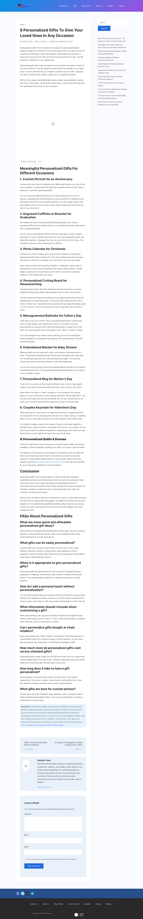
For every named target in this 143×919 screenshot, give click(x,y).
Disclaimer (87, 904)
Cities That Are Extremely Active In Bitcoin (35, 743)
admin (81, 915)
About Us (25, 725)
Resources (85, 6)
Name (26, 835)
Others (98, 6)
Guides (110, 6)
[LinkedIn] (32, 893)
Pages (121, 6)
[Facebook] (18, 893)
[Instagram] (27, 893)
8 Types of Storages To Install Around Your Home (68, 743)
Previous (30, 749)
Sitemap (98, 904)
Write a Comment (41, 41)
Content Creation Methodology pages (48, 725)
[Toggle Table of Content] (39, 161)
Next (77, 749)
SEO (75, 6)
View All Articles (43, 787)
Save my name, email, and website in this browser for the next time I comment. (52, 859)
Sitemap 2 (109, 904)
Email (26, 847)
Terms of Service (73, 904)
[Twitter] (23, 893)
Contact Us (34, 904)
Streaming (63, 6)
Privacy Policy (58, 904)
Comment (28, 814)
